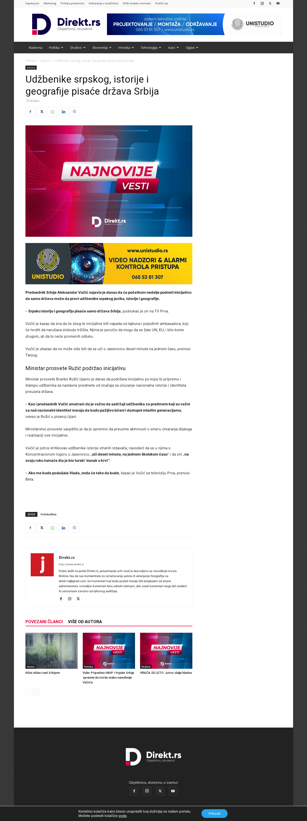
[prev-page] (28, 692)
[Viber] (74, 111)
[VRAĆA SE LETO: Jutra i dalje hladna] (166, 651)
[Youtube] (278, 3)
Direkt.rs (67, 557)
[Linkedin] (63, 111)
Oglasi (190, 47)
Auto (171, 47)
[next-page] (36, 692)
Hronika (124, 47)
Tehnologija (149, 47)
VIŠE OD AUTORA (85, 621)
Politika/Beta (48, 514)
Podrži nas (161, 3)
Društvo (76, 47)
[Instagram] (262, 3)
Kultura (45, 61)
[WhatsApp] (52, 111)
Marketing (50, 3)
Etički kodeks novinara (137, 3)
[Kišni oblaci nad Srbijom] (51, 651)
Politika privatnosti (72, 3)
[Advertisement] (109, 496)
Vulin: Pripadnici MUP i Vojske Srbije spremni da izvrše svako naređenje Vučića (108, 677)
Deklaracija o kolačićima (103, 3)
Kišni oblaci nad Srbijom (42, 673)
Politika (54, 47)
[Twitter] (270, 3)
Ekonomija (100, 47)
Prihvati (214, 813)
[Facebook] (254, 3)
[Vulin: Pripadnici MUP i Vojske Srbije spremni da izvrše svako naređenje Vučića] (109, 651)
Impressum (32, 3)
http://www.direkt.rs (71, 564)
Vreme (31, 666)
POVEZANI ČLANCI (44, 621)
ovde (122, 816)
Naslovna (35, 47)
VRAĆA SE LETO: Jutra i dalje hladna (166, 673)
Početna (30, 61)
